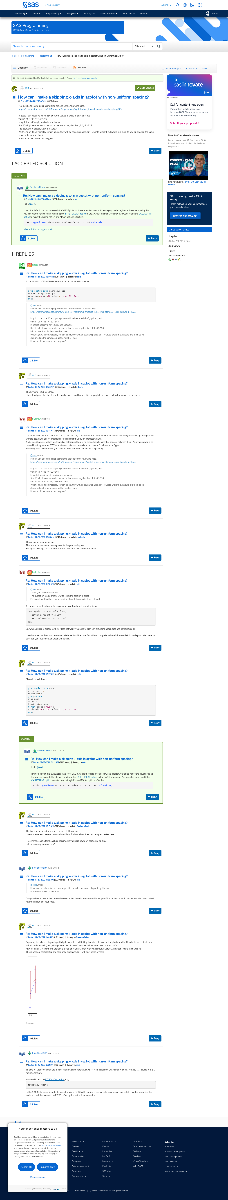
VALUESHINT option (41, 780)
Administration (107, 13)
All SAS (164, 5)
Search (178, 5)
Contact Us (192, 5)
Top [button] (19, 1122)
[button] (15, 97)
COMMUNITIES (52, 5)
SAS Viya (88, 13)
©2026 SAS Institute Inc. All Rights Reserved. (109, 1190)
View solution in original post (38, 229)
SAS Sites (199, 5)
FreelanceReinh (37, 187)
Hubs (142, 13)
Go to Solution (147, 88)
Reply (156, 150)
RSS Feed (82, 67)
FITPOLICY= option (54, 1079)
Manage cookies (37, 1177)
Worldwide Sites (185, 5)
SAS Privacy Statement (51, 1145)
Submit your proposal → (184, 123)
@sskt (32, 204)
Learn (35, 13)
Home (13, 55)
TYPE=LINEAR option (75, 213)
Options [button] (22, 67)
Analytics (71, 13)
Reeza (35, 264)
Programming (52, 13)
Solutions (128, 13)
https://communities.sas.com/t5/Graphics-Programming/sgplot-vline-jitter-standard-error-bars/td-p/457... (71, 109)
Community (19, 13)
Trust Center (79, 1190)
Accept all (26, 1166)
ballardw (36, 418)
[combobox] (87, 46)
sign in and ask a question (85, 78)
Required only (47, 1166)
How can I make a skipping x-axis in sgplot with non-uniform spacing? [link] (90, 55)
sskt (27, 88)
